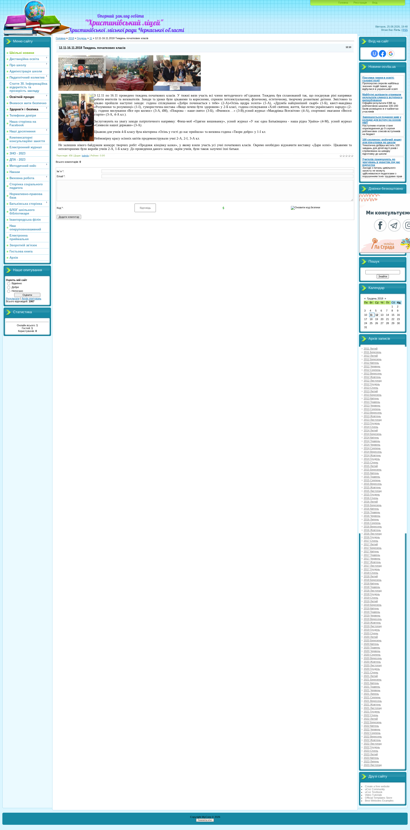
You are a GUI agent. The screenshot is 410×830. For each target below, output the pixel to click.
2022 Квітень (371, 725)
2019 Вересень (373, 619)
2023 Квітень (371, 757)
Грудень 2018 (375, 298)
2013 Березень (373, 394)
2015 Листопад (373, 491)
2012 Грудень (372, 384)
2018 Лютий (371, 576)
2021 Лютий (371, 676)
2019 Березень (373, 604)
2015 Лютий (371, 466)
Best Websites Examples (379, 800)
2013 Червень (372, 405)
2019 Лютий (371, 601)
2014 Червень (372, 444)
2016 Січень (371, 498)
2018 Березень (373, 579)
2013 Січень (371, 387)
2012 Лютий (371, 355)
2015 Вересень (373, 483)
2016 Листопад (373, 533)
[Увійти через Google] (391, 53)
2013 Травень (372, 402)
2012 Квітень (371, 362)
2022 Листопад (373, 743)
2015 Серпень (372, 480)
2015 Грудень (372, 494)
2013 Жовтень (372, 416)
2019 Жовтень (372, 622)
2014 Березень (373, 434)
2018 (71, 38)
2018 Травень (372, 587)
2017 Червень (372, 558)
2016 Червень (372, 515)
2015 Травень (372, 476)
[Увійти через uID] (374, 53)
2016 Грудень (372, 537)
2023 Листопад (373, 765)
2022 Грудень (372, 747)
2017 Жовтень (372, 562)
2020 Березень (373, 640)
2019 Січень (371, 597)
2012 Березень (373, 359)
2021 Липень (371, 693)
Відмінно (17, 283)
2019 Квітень (371, 608)
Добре (15, 287)
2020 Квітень (371, 644)
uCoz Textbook (373, 792)
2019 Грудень (372, 629)
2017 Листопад (373, 565)
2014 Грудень (372, 458)
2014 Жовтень (372, 455)
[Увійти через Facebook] (382, 53)
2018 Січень (371, 572)
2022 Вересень (373, 736)
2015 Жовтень (372, 487)
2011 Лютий (370, 348)
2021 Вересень (373, 700)
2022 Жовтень (372, 740)
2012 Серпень (372, 369)
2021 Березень (373, 679)
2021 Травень (372, 686)
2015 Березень (373, 469)
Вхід (374, 2)
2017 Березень (373, 547)
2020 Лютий (371, 636)
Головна (343, 2)
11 (90, 38)
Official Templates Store (378, 797)
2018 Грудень (372, 594)
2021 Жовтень (372, 704)
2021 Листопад (373, 708)
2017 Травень (372, 555)
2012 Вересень (373, 373)
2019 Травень (372, 612)
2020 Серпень (372, 654)
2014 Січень (371, 426)
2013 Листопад (373, 419)
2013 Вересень (373, 412)
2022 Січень (371, 715)
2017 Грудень (372, 569)
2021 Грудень (372, 711)
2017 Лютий (371, 544)
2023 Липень (371, 761)
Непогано (17, 290)
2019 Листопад (373, 626)
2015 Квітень (371, 473)
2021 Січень (371, 672)
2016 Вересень (373, 526)
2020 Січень (371, 633)
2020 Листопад (373, 665)
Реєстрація (360, 2)
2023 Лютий (371, 754)
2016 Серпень (372, 523)
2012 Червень (372, 366)
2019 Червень (372, 615)
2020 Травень (372, 647)
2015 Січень (371, 462)
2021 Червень (372, 690)
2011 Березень (372, 352)
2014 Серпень (372, 448)
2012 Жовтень (372, 377)
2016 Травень (372, 512)
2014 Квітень (371, 437)
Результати (12, 298)
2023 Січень (371, 750)
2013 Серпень (372, 409)
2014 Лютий (371, 430)
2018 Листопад (373, 590)
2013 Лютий (371, 391)
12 (376, 314)
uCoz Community (375, 789)
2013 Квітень (371, 398)
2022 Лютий (371, 718)
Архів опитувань (31, 298)
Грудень (82, 38)
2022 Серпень (372, 733)
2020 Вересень (373, 658)
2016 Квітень (371, 508)
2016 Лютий (371, 501)
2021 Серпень (372, 697)
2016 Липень (371, 519)
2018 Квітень (371, 583)
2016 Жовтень (372, 530)
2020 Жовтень (372, 661)
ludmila (85, 155)
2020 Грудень (372, 668)
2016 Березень (373, 505)
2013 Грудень (372, 423)
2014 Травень (372, 441)
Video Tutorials (373, 794)
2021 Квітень (371, 683)
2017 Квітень (371, 551)
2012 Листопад (373, 380)
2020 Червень (372, 651)
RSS (405, 29)
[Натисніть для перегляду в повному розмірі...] (82, 90)
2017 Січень (371, 540)
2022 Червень (372, 729)
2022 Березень (373, 722)
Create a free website (377, 786)
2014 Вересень (373, 451)
